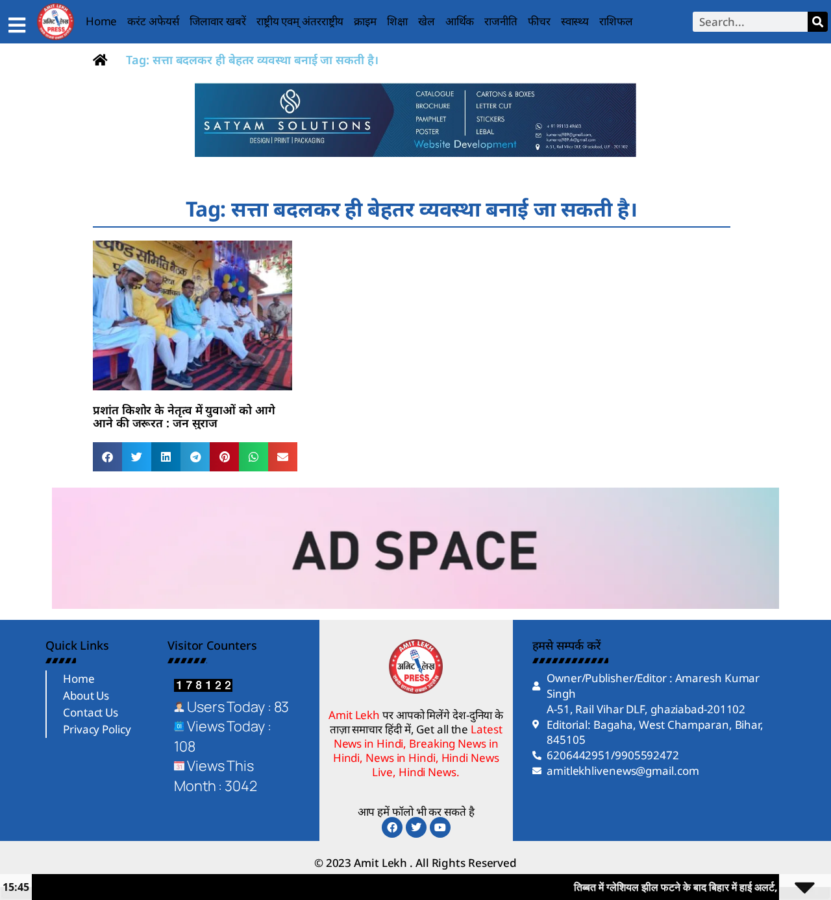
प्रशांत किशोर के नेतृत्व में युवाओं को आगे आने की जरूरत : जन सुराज (184, 416)
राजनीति (500, 21)
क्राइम (365, 21)
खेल (426, 21)
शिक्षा (397, 21)
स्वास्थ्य (575, 21)
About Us (86, 695)
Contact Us (90, 712)
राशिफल (616, 21)
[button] (107, 456)
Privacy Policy (97, 729)
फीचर (539, 21)
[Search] (818, 22)
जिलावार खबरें (218, 21)
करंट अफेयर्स (153, 21)
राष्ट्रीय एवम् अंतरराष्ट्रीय (300, 21)
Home (102, 21)
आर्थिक (460, 21)
